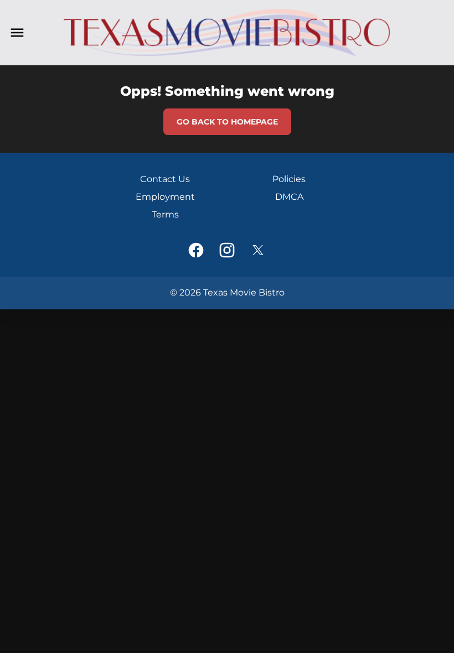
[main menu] (17, 32)
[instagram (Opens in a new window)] (227, 250)
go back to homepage (227, 122)
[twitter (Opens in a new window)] (258, 250)
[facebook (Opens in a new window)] (196, 250)
